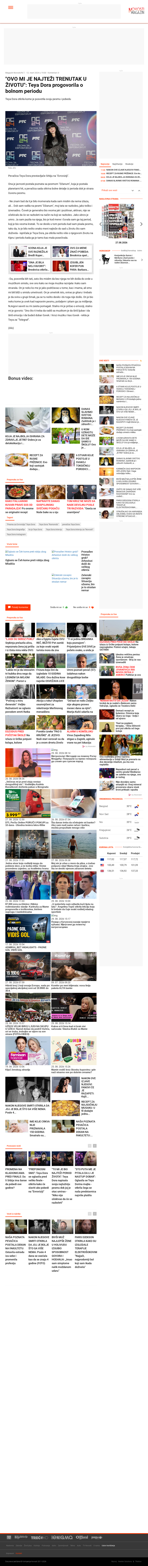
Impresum (10, 1553)
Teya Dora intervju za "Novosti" (79, 529)
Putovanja (46, 1546)
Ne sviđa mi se (82, 607)
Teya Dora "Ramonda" (48, 524)
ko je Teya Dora (35, 529)
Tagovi (10, 517)
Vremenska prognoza (111, 799)
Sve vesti (104, 360)
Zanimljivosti (63, 1546)
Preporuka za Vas (15, 479)
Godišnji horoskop (128, 250)
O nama (97, 1546)
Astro (139, 250)
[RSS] (141, 360)
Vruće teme (12, 544)
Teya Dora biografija (16, 529)
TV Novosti (87, 1546)
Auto (79, 1546)
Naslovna (10, 1546)
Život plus (28, 1546)
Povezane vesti (14, 1146)
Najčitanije (117, 164)
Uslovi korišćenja (108, 1546)
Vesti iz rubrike (14, 1214)
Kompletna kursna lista (132, 847)
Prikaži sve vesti (109, 190)
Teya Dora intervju (54, 529)
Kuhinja (37, 1546)
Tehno (72, 1546)
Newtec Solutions (125, 1562)
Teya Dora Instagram (16, 534)
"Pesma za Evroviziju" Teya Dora (21, 524)
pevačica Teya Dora (71, 524)
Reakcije (129, 164)
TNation (138, 1562)
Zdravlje (19, 1546)
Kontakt (19, 1553)
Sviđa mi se (57, 607)
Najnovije (105, 164)
